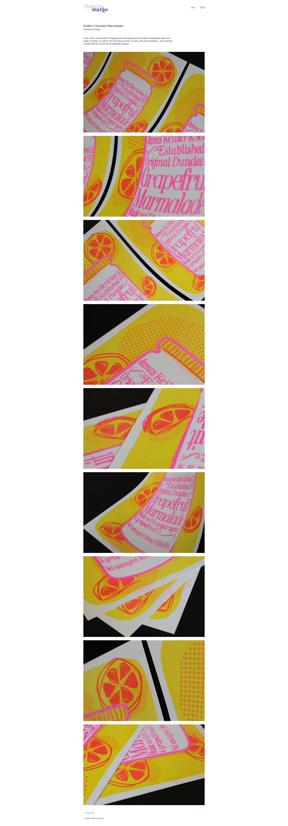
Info (193, 7)
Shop (202, 7)
